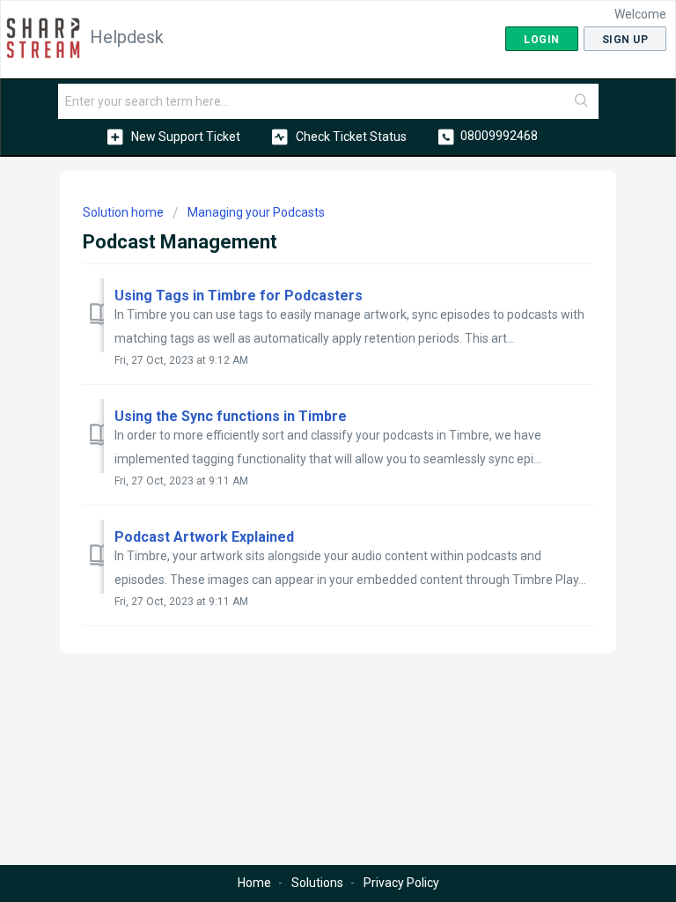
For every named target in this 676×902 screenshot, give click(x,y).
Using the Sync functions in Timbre (230, 416)
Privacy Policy (401, 883)
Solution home (124, 212)
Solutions (317, 883)
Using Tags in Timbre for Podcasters (238, 295)
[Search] (582, 101)
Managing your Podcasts (256, 212)
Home (254, 883)
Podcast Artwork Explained (204, 537)
